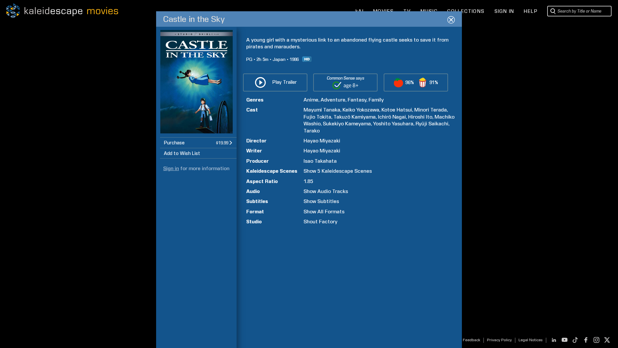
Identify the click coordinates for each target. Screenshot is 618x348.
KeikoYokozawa (360, 110)
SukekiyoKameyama (347, 124)
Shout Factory (320, 221)
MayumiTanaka (322, 110)
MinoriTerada (430, 110)
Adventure (333, 100)
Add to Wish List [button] (182, 153)
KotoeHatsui (396, 110)
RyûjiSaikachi (432, 124)
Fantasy (357, 100)
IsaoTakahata (320, 161)
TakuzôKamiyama (354, 117)
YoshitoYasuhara (393, 124)
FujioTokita (317, 117)
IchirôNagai (392, 117)
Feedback (471, 340)
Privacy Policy (499, 340)
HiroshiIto (420, 117)
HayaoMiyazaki (322, 141)
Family (376, 100)
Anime (311, 100)
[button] (198, 142)
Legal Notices (531, 340)
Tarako (312, 131)
